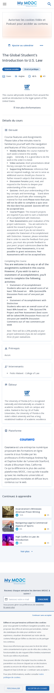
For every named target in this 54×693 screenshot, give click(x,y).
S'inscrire (43, 599)
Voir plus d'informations (28, 107)
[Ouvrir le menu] (4, 4)
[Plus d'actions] (41, 45)
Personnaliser (13, 688)
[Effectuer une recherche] (49, 4)
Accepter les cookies (37, 688)
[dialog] (27, 652)
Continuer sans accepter (42, 615)
